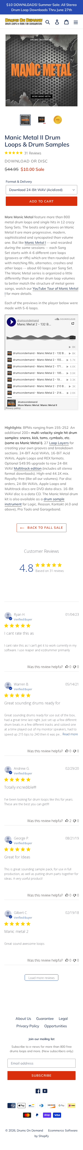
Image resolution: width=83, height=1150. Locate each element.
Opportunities (55, 1026)
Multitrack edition (28, 468)
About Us (23, 1018)
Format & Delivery (19, 182)
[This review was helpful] (66, 820)
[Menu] (75, 22)
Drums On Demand (30, 1130)
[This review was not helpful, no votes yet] (74, 666)
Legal (63, 1018)
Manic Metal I (35, 242)
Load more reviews (42, 978)
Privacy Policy (27, 1026)
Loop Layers (59, 443)
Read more (70, 734)
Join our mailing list (41, 1039)
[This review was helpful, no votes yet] (66, 666)
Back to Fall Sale (44, 528)
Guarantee (45, 1018)
